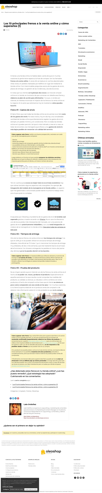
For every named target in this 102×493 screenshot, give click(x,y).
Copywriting (82, 123)
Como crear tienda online (57, 474)
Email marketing (83, 84)
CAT (90, 7)
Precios (58, 7)
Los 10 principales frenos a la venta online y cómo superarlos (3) (35, 387)
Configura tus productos (12, 470)
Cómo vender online (85, 36)
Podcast (81, 115)
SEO (79, 44)
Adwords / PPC (83, 111)
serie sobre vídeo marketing (37, 341)
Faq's (52, 465)
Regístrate (6, 433)
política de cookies (7, 486)
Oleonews (81, 119)
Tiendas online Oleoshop (86, 96)
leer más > (99, 167)
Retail (80, 60)
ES (94, 7)
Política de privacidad (79, 465)
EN (97, 7)
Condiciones (77, 463)
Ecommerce (82, 80)
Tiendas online (32, 465)
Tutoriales (81, 48)
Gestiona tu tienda (10, 472)
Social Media (82, 64)
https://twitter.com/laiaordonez (31, 416)
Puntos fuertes (9, 463)
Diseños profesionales (11, 465)
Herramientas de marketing (13, 476)
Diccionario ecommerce (86, 52)
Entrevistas (82, 76)
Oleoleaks (76, 470)
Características (37, 7)
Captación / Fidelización (86, 99)
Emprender (82, 68)
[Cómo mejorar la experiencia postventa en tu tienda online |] (89, 184)
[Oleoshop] (9, 8)
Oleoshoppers (49, 7)
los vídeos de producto (50, 343)
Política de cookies (79, 468)
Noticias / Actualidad (85, 92)
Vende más (8, 474)
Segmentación (83, 88)
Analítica (81, 107)
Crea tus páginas (10, 468)
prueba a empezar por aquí (20, 366)
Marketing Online (84, 131)
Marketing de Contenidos (86, 40)
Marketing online (84, 127)
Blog (64, 7)
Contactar (53, 472)
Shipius (42, 219)
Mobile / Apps (82, 72)
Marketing (81, 56)
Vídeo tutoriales (55, 468)
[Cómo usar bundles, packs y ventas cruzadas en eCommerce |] (89, 153)
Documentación (55, 470)
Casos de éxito (83, 32)
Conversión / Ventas (85, 103)
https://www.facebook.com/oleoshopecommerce (36, 418)
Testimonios (31, 463)
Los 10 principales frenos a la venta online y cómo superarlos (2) (35, 384)
